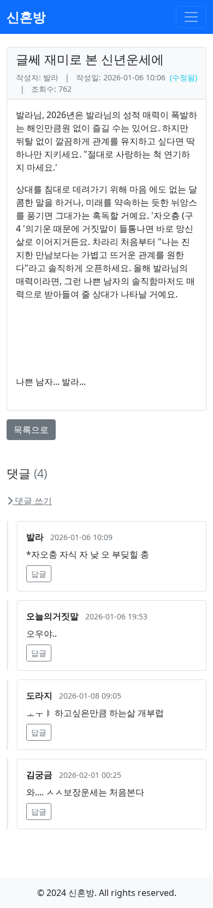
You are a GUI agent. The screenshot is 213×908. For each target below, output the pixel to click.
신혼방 (26, 17)
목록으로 (31, 430)
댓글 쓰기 (32, 501)
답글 (38, 574)
